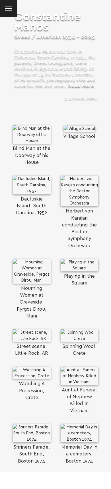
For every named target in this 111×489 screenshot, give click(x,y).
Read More (81, 85)
